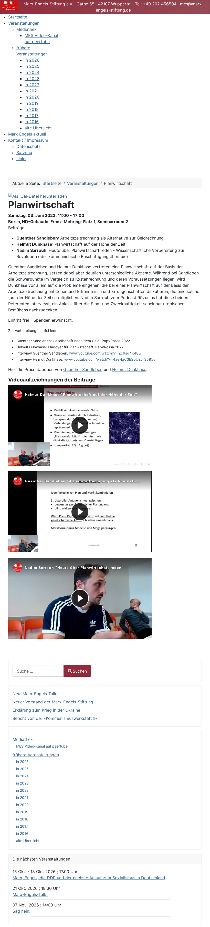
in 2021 (22, 797)
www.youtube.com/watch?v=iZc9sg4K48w (105, 353)
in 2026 (22, 761)
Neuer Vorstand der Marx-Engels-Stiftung (53, 701)
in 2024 (22, 776)
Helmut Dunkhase (129, 369)
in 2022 (22, 790)
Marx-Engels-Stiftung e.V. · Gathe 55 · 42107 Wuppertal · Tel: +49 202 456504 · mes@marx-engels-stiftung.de (113, 7)
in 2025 (22, 769)
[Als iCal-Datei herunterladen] (37, 195)
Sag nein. (21, 911)
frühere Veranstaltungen (36, 754)
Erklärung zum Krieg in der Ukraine (46, 710)
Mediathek (23, 739)
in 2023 (22, 783)
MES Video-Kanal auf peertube (42, 746)
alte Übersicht (27, 840)
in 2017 (22, 826)
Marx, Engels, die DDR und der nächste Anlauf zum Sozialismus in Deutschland (89, 877)
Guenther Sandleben (82, 369)
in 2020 (22, 804)
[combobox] (38, 671)
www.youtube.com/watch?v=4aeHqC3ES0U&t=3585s (109, 359)
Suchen (80, 671)
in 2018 (22, 819)
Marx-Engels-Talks (30, 894)
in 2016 (22, 833)
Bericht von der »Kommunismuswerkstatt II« (55, 718)
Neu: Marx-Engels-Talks (35, 693)
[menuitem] (17, 17)
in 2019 (22, 812)
